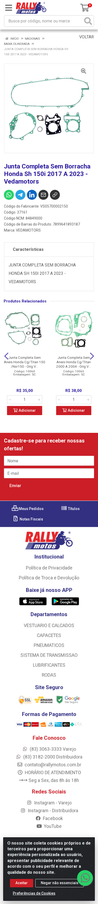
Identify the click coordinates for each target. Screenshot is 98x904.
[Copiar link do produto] (55, 195)
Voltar (86, 36)
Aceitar (21, 883)
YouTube (52, 826)
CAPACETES (49, 635)
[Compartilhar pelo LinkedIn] (32, 195)
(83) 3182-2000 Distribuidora (52, 757)
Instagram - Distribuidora (52, 810)
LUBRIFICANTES (49, 665)
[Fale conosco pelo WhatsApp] (85, 878)
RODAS (49, 675)
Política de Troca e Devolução (49, 577)
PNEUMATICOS (49, 645)
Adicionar (27, 410)
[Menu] (8, 8)
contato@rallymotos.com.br (52, 764)
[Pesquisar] (88, 21)
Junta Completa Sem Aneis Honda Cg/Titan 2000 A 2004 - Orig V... (73, 361)
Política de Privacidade (49, 568)
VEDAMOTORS (28, 230)
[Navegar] (6, 356)
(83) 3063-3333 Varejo (52, 749)
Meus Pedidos (31, 509)
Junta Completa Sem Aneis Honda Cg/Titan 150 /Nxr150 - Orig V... (24, 361)
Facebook (52, 818)
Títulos (73, 509)
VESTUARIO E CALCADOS (49, 625)
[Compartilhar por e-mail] (43, 195)
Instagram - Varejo (52, 802)
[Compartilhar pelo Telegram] (20, 195)
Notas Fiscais (31, 519)
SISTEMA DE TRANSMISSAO (49, 655)
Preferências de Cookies (34, 893)
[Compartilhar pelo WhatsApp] (9, 195)
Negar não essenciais (59, 883)
